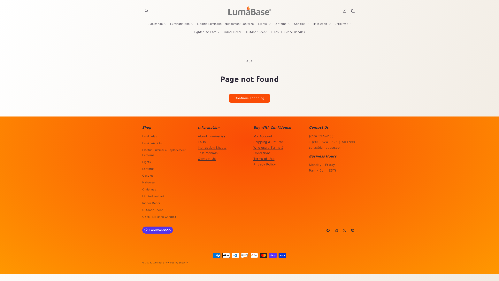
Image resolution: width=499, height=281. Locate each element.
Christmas (149, 189)
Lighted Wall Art (153, 196)
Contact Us (207, 159)
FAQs (202, 142)
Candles (147, 175)
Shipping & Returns (268, 142)
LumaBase (158, 262)
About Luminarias (212, 136)
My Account (262, 136)
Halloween (149, 182)
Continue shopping (249, 98)
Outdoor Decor (152, 210)
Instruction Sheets (212, 147)
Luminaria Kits (152, 143)
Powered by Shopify (176, 262)
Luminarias (149, 136)
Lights (146, 162)
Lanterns (148, 168)
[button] (146, 10)
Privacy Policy (264, 164)
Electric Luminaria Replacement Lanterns (164, 152)
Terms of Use (263, 159)
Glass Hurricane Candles (159, 216)
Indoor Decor (151, 203)
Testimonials (208, 153)
